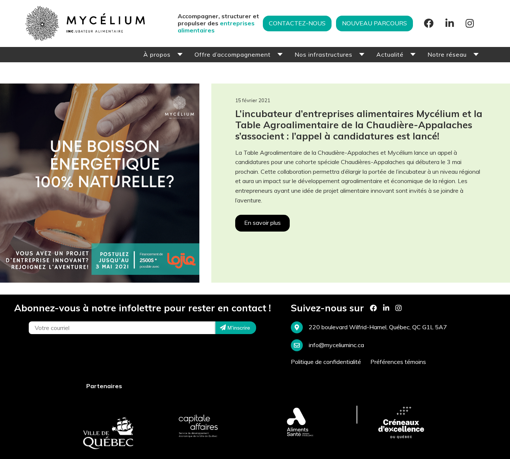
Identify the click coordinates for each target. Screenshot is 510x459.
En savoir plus (262, 222)
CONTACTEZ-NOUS (297, 23)
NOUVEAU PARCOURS (374, 23)
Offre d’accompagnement (233, 54)
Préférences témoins (398, 361)
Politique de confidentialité (326, 361)
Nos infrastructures (323, 54)
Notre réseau (447, 54)
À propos (157, 54)
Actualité (390, 54)
